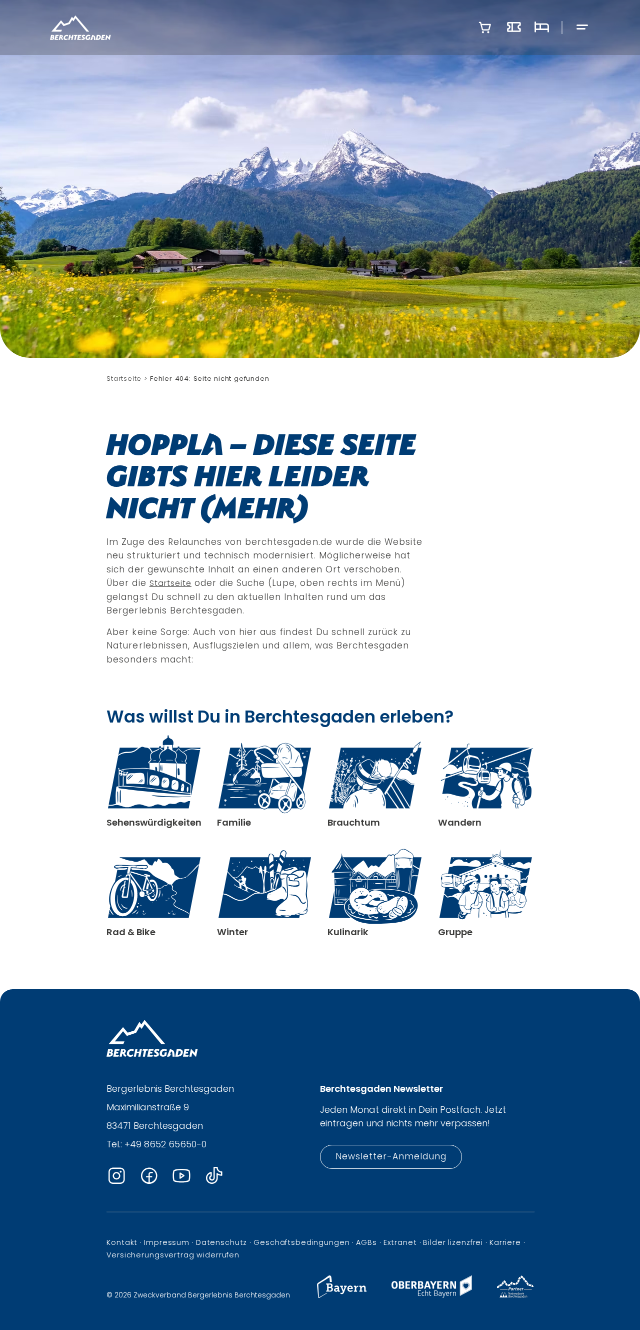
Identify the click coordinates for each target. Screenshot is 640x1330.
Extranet (400, 1242)
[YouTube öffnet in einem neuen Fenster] (182, 1176)
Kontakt (122, 1242)
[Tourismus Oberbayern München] (432, 1295)
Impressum (167, 1242)
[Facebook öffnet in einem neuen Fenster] (149, 1176)
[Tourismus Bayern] (341, 1295)
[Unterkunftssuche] (541, 28)
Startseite (171, 583)
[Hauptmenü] (582, 28)
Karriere (505, 1242)
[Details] (154, 782)
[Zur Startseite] (80, 27)
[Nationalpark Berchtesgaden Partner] (515, 1295)
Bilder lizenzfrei (453, 1242)
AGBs (366, 1242)
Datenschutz (221, 1242)
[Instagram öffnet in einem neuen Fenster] (116, 1176)
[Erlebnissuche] (514, 28)
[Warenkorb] (485, 28)
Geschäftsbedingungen (302, 1242)
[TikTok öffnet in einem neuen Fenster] (214, 1176)
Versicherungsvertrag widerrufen (173, 1255)
